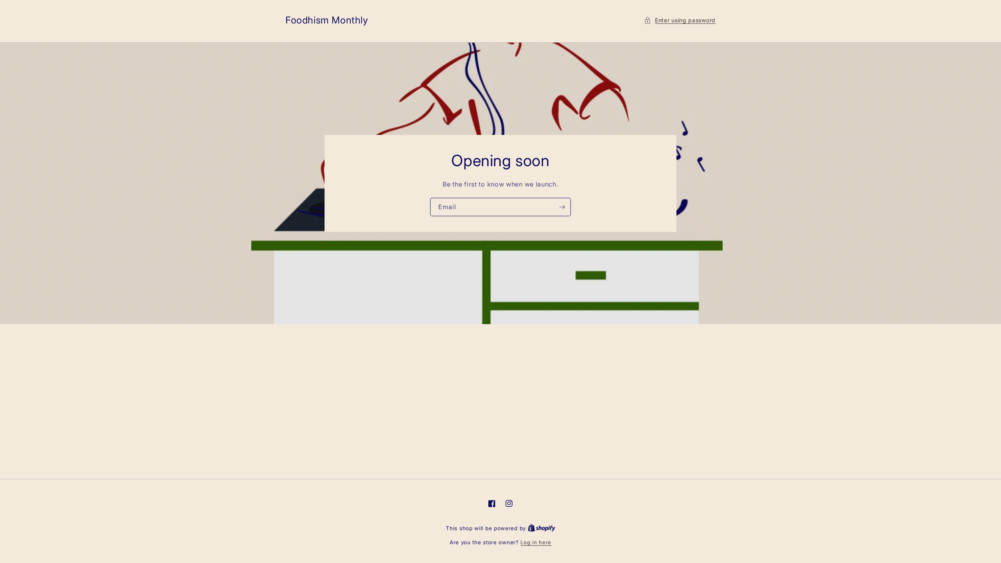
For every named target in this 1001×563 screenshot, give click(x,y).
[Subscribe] (561, 207)
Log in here (535, 542)
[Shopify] (541, 528)
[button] (680, 20)
